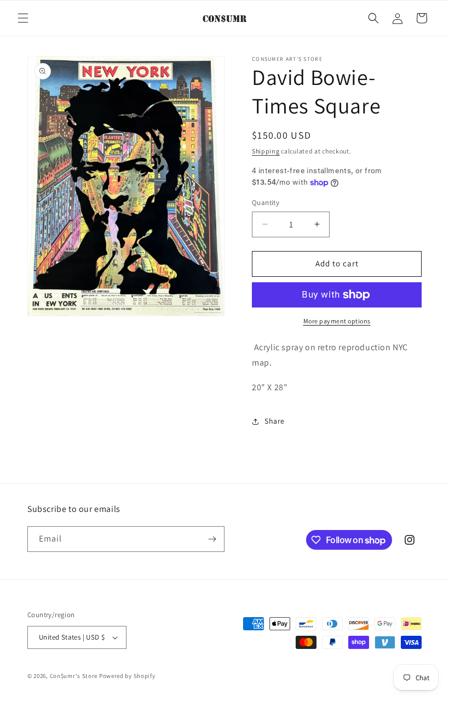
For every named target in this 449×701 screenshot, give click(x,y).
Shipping (266, 151)
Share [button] (274, 421)
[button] (23, 18)
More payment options (337, 321)
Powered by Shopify (127, 676)
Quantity (265, 202)
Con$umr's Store (74, 676)
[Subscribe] (212, 539)
